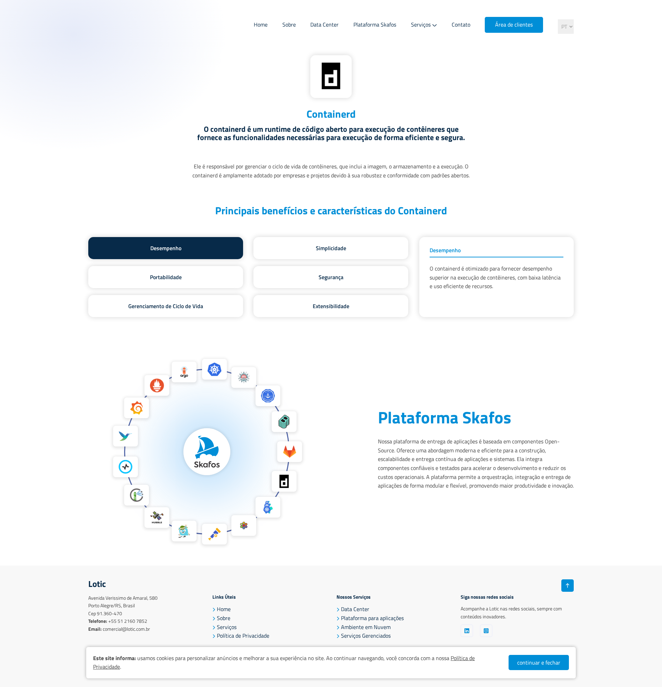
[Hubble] (156, 517)
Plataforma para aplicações (372, 618)
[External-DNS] (243, 377)
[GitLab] (289, 451)
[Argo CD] (184, 372)
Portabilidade (166, 277)
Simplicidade (331, 248)
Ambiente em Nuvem (366, 627)
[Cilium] (243, 525)
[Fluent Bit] (125, 436)
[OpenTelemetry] (214, 534)
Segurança (331, 277)
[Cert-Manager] (267, 395)
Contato (461, 24)
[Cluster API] (267, 507)
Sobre (289, 24)
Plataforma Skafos (374, 24)
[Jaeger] (184, 531)
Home (261, 24)
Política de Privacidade (243, 635)
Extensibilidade (331, 306)
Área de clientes (514, 24)
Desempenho (165, 248)
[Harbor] (136, 495)
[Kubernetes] (214, 369)
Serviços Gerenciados (366, 635)
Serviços (421, 24)
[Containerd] (284, 481)
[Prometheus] (156, 385)
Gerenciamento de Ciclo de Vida (165, 306)
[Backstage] (284, 421)
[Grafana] (136, 408)
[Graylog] (125, 467)
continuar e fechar (538, 662)
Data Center (324, 24)
